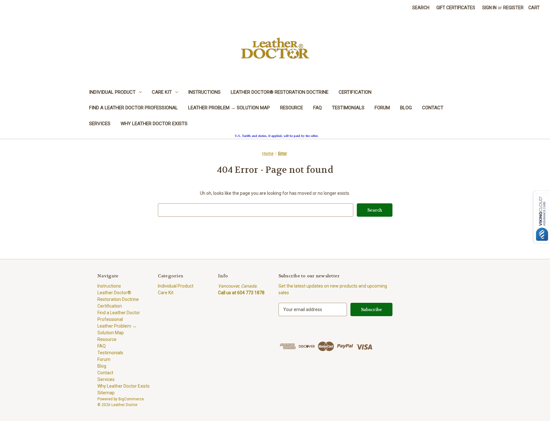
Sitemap (106, 392)
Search (420, 7)
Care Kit (162, 92)
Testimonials (348, 108)
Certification (355, 92)
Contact (432, 108)
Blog (406, 108)
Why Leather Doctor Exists (154, 123)
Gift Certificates (455, 7)
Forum (382, 108)
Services (99, 123)
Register (513, 7)
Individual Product (112, 92)
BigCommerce (131, 399)
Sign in (489, 7)
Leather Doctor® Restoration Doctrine (279, 92)
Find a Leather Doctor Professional (133, 108)
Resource (291, 108)
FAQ (317, 108)
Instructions (204, 92)
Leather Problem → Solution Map (229, 108)
